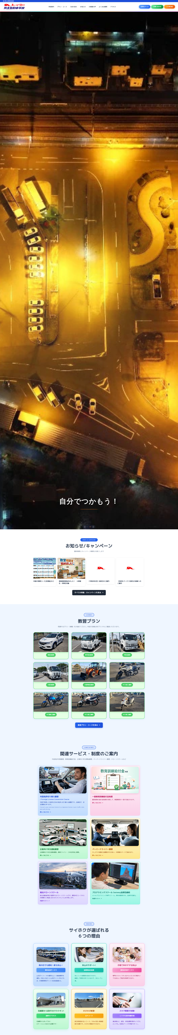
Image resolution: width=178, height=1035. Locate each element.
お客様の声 (92, 7)
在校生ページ (145, 7)
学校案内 (51, 7)
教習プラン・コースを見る (89, 725)
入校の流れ (73, 7)
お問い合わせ (157, 7)
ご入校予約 (169, 7)
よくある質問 (103, 7)
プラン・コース (62, 7)
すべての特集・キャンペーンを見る (89, 592)
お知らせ (83, 7)
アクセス (113, 7)
